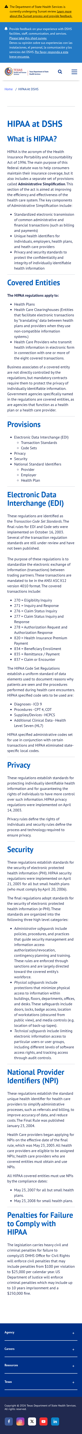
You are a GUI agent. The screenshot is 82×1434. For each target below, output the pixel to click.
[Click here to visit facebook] (8, 1421)
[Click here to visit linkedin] (55, 1421)
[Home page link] (26, 71)
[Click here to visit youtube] (43, 1421)
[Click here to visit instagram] (20, 1421)
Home (9, 89)
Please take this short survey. (28, 38)
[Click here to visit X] (32, 1421)
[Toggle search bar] (58, 71)
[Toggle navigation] (73, 72)
